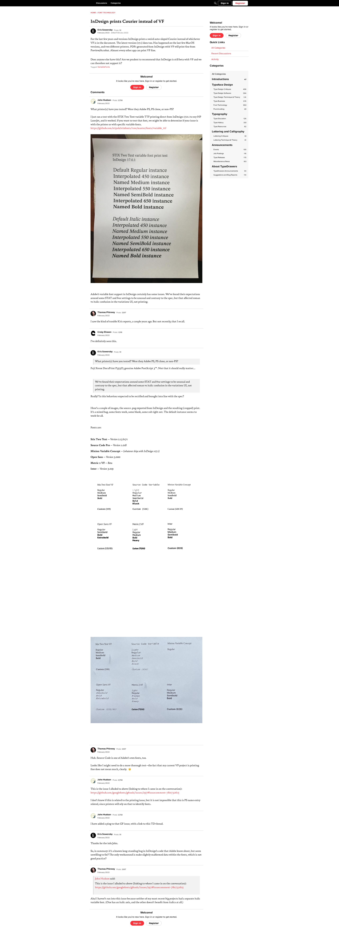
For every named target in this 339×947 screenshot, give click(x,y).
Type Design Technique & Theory (229, 97)
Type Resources (229, 126)
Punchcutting (229, 109)
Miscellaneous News (229, 161)
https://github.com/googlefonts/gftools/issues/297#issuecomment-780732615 (135, 793)
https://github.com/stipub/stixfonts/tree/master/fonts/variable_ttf (128, 128)
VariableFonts (103, 67)
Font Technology (229, 105)
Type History (229, 123)
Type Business (229, 101)
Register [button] (154, 87)
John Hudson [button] (104, 100)
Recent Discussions (221, 54)
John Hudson (102, 879)
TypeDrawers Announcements (229, 171)
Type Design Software (229, 93)
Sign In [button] (137, 87)
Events (229, 149)
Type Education (229, 119)
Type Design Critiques (229, 89)
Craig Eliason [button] (104, 332)
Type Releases (229, 157)
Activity (215, 59)
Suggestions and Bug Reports (229, 175)
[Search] (215, 3)
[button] (93, 31)
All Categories (218, 48)
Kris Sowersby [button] (105, 30)
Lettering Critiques (229, 136)
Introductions (229, 79)
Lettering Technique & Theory (229, 140)
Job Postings (229, 153)
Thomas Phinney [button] (106, 312)
